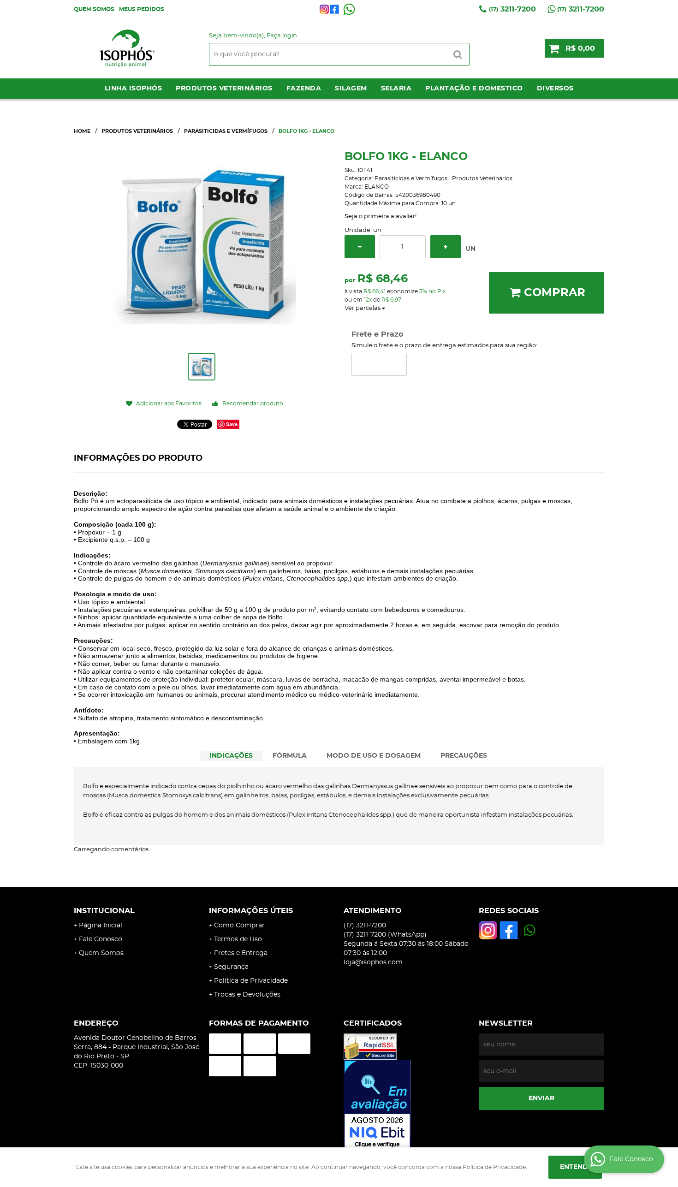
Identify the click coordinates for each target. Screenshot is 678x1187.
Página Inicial (100, 925)
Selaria (396, 88)
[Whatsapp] (349, 9)
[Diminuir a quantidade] (360, 246)
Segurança (231, 967)
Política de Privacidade (251, 981)
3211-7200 (512, 9)
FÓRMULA (290, 756)
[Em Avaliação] (407, 1105)
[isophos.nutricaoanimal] (324, 9)
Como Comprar (239, 925)
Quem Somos (94, 9)
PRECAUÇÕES (463, 756)
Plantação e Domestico (474, 88)
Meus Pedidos (141, 9)
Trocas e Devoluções (247, 994)
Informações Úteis (251, 910)
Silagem (351, 88)
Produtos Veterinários (224, 88)
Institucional (104, 910)
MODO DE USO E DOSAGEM (374, 756)
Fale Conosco (100, 939)
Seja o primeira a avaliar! (380, 217)
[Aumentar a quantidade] (445, 246)
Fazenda (303, 88)
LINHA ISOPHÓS (133, 88)
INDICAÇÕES (231, 756)
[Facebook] (334, 9)
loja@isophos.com (373, 962)
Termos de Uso (238, 939)
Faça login (282, 36)
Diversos (555, 88)
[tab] (231, 756)
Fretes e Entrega (241, 953)
